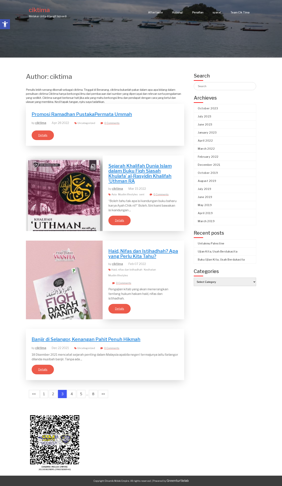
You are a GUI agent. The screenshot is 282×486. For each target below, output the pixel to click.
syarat (217, 12)
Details (42, 135)
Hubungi (177, 12)
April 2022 (205, 140)
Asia (114, 194)
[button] (5, 24)
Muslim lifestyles (128, 194)
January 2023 (207, 132)
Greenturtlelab (178, 481)
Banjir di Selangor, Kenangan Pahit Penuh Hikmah (86, 339)
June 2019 (205, 197)
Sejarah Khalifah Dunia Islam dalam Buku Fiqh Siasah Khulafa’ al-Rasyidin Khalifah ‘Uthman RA (140, 173)
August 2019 (207, 180)
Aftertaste (155, 12)
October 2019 (208, 172)
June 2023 (205, 124)
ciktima (39, 10)
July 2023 (204, 116)
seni (141, 194)
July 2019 (204, 189)
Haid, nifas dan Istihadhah (126, 269)
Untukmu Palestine (211, 243)
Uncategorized (86, 123)
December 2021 (209, 164)
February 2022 (208, 156)
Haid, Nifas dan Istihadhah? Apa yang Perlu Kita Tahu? (143, 253)
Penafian (197, 12)
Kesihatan (150, 269)
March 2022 (206, 148)
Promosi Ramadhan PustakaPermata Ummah (82, 114)
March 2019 (206, 221)
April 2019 (205, 213)
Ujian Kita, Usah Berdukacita (217, 251)
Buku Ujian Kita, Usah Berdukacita (221, 259)
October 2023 (208, 108)
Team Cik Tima (239, 12)
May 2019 (205, 205)
